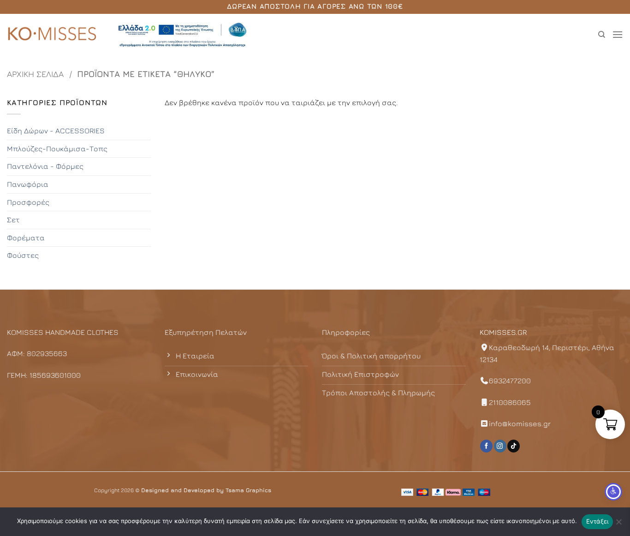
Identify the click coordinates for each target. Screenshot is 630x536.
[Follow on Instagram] (500, 446)
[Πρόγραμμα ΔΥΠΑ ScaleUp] (182, 35)
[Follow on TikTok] (513, 446)
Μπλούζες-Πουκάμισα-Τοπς (57, 148)
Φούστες (23, 255)
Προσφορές (28, 202)
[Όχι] (618, 524)
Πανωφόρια (27, 184)
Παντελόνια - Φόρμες (45, 166)
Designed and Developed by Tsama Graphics (206, 490)
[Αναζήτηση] (601, 34)
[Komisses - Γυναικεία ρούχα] (53, 34)
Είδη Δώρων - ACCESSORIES (56, 130)
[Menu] (617, 34)
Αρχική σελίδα (35, 74)
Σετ (13, 219)
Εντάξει (597, 521)
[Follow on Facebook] (486, 446)
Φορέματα (26, 237)
